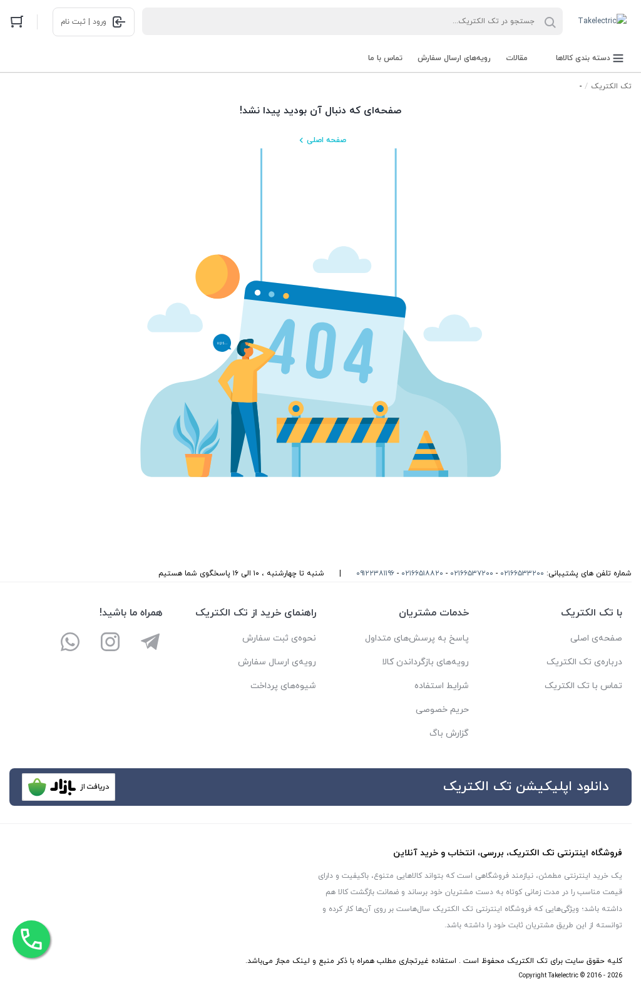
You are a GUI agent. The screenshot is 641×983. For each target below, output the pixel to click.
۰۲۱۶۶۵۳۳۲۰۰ (522, 574)
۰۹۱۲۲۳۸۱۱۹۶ (375, 574)
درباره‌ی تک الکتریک (584, 662)
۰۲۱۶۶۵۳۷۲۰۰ (471, 574)
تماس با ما (385, 58)
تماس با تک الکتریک (583, 686)
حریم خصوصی (442, 710)
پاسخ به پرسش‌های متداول (417, 638)
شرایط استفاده (441, 686)
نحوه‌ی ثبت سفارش (279, 638)
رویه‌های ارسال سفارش (454, 58)
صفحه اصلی (326, 140)
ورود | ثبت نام (83, 22)
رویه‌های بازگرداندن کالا (425, 662)
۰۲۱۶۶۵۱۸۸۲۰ (422, 574)
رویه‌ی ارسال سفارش (277, 662)
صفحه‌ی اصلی (596, 638)
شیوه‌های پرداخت (283, 686)
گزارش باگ (449, 733)
